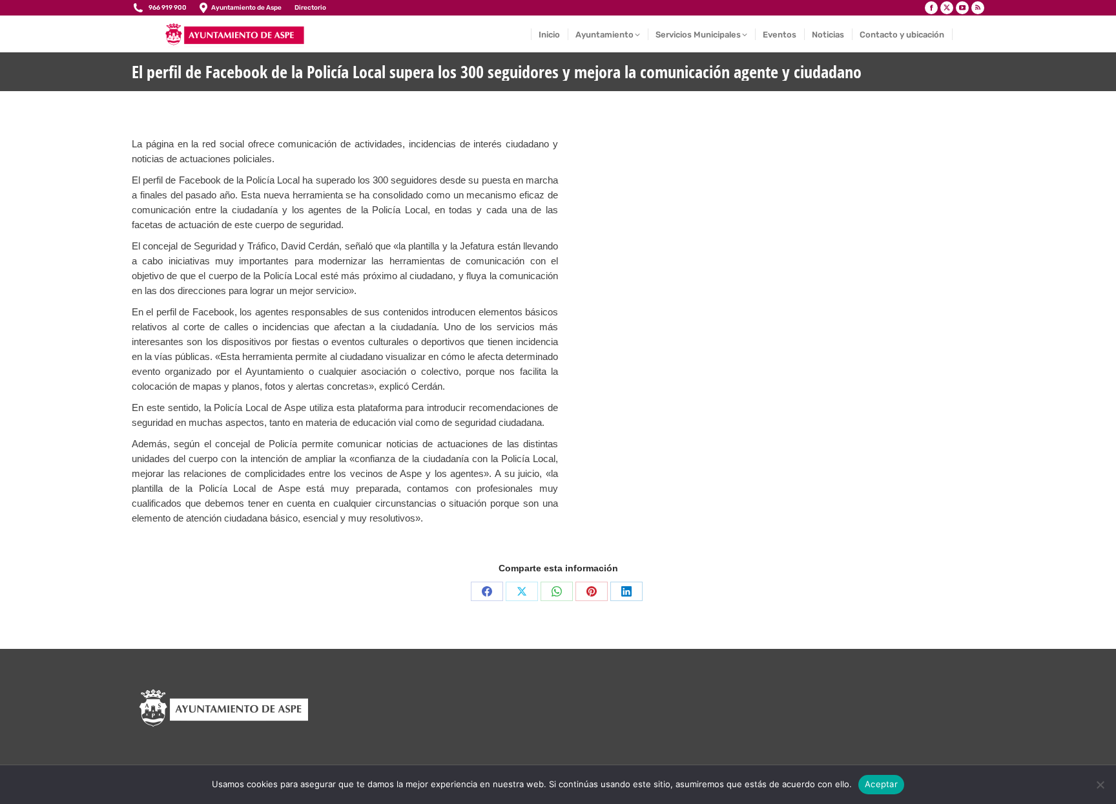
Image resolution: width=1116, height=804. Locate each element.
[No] (1099, 784)
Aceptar (881, 784)
